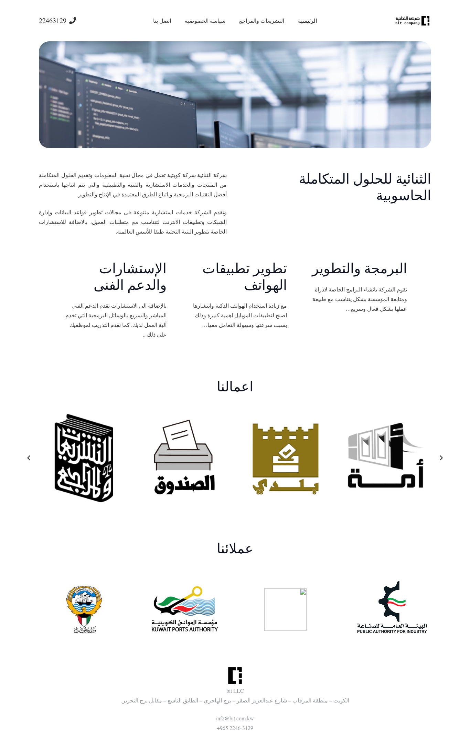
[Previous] (440, 458)
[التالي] (29, 458)
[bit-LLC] (412, 21)
